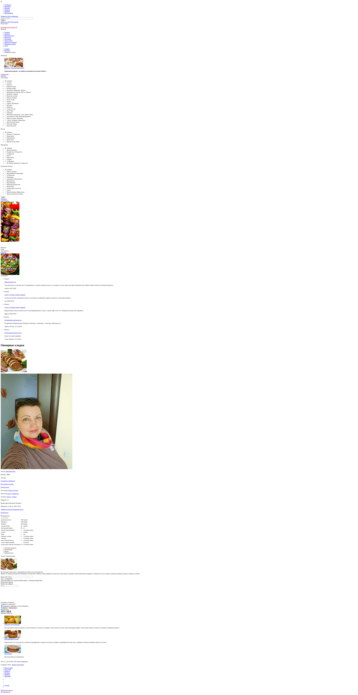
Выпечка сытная (12, 96)
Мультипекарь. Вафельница (15, 192)
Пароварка (10, 177)
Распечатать (4, 512)
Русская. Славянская (13, 134)
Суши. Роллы (11, 109)
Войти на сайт (5, 22)
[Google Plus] (10, 611)
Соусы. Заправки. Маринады (16, 120)
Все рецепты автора (7, 484)
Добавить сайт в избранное (9, 16)
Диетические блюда (13, 122)
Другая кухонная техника (15, 194)
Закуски (9, 85)
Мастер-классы (9, 35)
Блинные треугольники (11, 624)
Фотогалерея (8, 668)
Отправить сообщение (8, 481)
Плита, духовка (12, 171)
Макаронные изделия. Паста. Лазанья (19, 92)
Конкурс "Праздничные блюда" (14, 68)
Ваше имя (4, 577)
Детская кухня (11, 126)
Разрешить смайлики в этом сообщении (15, 606)
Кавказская (10, 136)
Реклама (7, 8)
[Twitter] (4, 611)
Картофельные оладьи (11, 639)
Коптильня (10, 186)
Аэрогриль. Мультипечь (14, 179)
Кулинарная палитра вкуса (13, 320)
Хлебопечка (10, 175)
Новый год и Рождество (14, 152)
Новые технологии (18, 665)
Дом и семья (8, 41)
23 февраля (10, 161)
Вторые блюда (11, 88)
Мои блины (8, 654)
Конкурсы (7, 37)
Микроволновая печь (13, 184)
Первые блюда (11, 86)
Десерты (9, 105)
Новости (7, 671)
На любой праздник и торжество (17, 163)
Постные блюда (12, 124)
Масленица (10, 157)
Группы (6, 685)
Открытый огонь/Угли (14, 188)
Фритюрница (11, 182)
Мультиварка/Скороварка (15, 173)
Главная (7, 32)
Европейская (11, 138)
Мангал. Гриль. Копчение (15, 118)
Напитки (9, 107)
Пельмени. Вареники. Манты (16, 90)
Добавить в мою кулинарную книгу (12, 509)
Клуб (6, 46)
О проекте (7, 5)
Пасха (9, 155)
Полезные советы (10, 44)
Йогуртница (11, 181)
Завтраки (10, 113)
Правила (7, 10)
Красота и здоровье (10, 42)
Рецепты (7, 34)
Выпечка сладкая (12, 94)
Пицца (9, 101)
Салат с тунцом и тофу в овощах (15, 295)
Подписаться (5, 487)
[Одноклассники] (6, 611)
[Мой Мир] (8, 611)
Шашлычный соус (10, 282)
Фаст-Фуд (10, 111)
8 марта (9, 159)
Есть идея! (7, 669)
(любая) (9, 132)
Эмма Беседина (10, 471)
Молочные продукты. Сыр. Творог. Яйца (20, 114)
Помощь (7, 11)
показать (3, 252)
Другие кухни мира (13, 141)
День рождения (12, 150)
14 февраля (10, 154)
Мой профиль (8, 13)
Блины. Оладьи (12, 98)
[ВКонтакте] (2, 611)
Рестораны (7, 39)
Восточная (10, 140)
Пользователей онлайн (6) (9, 27)
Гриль (9, 190)
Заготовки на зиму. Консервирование (19, 116)
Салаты (9, 83)
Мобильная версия (7, 690)
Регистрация (14, 22)
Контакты (7, 6)
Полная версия (5, 692)
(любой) (9, 81)
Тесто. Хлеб (10, 99)
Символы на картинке (8, 604)
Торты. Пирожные (13, 103)
